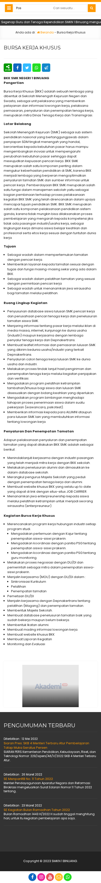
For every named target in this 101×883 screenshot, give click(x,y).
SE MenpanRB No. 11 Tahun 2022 (28, 778)
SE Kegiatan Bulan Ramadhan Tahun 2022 (37, 809)
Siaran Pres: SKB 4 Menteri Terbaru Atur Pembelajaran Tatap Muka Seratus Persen (46, 745)
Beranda (47, 32)
